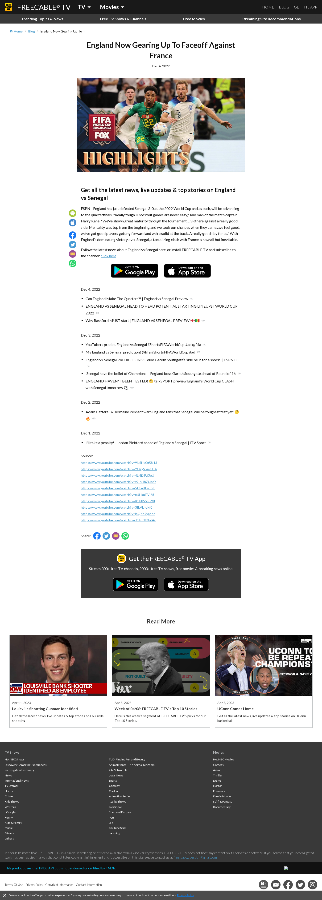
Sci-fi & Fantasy (222, 801)
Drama (217, 780)
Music (8, 828)
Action (217, 770)
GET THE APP (305, 7)
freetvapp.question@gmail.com (195, 857)
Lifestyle (10, 812)
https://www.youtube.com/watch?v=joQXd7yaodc (118, 514)
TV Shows (12, 752)
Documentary (222, 807)
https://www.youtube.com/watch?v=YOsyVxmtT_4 (119, 469)
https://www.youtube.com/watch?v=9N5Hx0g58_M (119, 463)
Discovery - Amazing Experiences (26, 765)
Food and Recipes (120, 812)
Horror (9, 791)
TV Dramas (12, 786)
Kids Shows (12, 801)
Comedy (114, 786)
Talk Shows (116, 807)
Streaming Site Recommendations (271, 18)
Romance (219, 791)
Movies (218, 752)
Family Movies (222, 796)
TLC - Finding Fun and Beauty (127, 759)
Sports (113, 780)
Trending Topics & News (42, 18)
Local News (116, 775)
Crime (9, 796)
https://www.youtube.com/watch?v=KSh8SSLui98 (118, 501)
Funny (9, 817)
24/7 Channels (118, 770)
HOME (268, 7)
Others (9, 838)
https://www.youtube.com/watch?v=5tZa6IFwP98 (118, 488)
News (8, 775)
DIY (111, 822)
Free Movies (194, 18)
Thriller (113, 791)
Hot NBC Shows (15, 759)
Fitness (9, 833)
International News (17, 780)
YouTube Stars (118, 828)
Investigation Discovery (19, 770)
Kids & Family (13, 822)
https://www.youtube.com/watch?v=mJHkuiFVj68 (117, 495)
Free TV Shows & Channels (123, 18)
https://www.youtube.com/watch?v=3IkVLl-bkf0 (116, 507)
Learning (114, 833)
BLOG (284, 7)
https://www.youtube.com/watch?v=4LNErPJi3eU (117, 475)
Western (10, 807)
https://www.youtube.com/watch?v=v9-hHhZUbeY (118, 482)
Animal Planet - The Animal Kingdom (132, 765)
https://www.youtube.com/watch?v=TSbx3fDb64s (118, 520)
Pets (112, 817)
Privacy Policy (185, 895)
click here (108, 255)
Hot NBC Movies (223, 759)
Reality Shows (117, 801)
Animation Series (120, 796)
